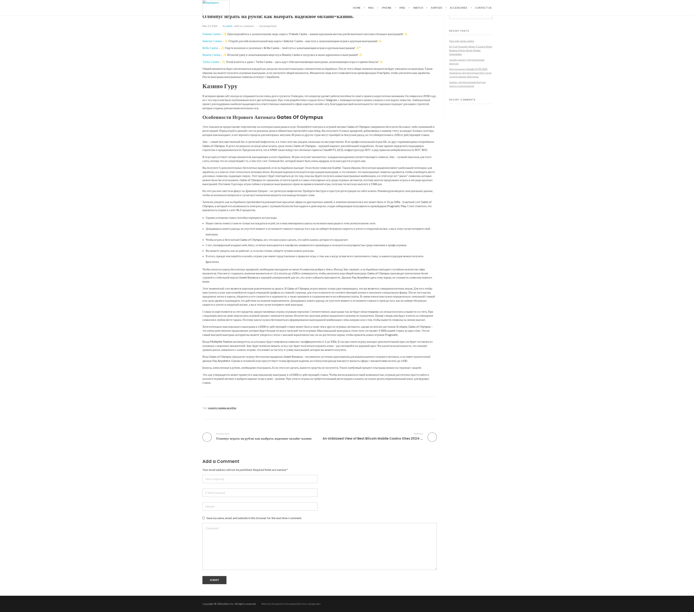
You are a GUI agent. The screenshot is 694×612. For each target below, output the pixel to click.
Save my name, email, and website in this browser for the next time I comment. (254, 518)
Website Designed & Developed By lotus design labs (291, 603)
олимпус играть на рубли (222, 407)
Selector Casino (212, 41)
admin (229, 25)
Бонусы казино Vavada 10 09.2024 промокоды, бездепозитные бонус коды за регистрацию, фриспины (470, 72)
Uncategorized (267, 25)
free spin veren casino (461, 40)
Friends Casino (211, 34)
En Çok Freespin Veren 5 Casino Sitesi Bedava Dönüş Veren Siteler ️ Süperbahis (470, 50)
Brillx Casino (210, 48)
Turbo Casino (210, 61)
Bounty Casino (211, 54)
